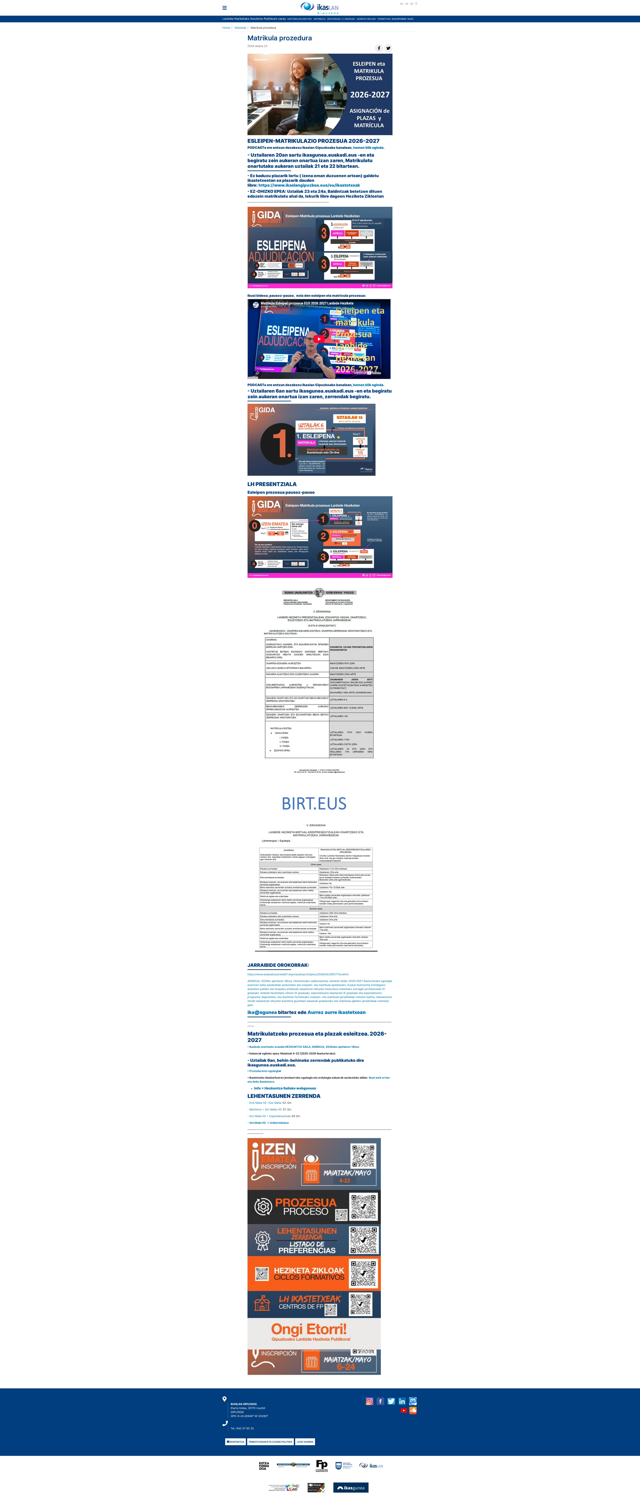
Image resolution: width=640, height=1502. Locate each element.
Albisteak (240, 27)
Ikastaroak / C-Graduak (341, 19)
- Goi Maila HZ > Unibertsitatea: (268, 1122)
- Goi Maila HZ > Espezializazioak (269, 1116)
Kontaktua (237, 1441)
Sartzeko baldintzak (299, 19)
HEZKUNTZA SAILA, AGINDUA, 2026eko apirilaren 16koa (322, 1046)
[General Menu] (225, 8)
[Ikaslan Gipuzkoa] (320, 8)
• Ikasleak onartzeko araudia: (266, 1046)
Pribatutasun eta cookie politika (270, 1441)
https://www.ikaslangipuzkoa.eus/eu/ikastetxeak (309, 185)
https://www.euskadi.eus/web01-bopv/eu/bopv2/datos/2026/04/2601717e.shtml (298, 974)
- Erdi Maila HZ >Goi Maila (264, 1102)
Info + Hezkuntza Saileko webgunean (285, 1088)
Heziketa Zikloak (366, 19)
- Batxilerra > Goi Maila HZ (264, 1109)
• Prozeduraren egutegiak (264, 1071)
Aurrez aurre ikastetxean (337, 1012)
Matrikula (320, 19)
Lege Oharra (305, 1441)
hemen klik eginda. (369, 148)
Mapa (411, 19)
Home (226, 27)
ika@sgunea (262, 1012)
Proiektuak (384, 19)
